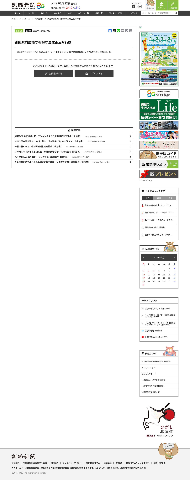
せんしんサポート (149, 373)
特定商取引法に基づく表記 (35, 462)
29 (169, 281)
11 (149, 274)
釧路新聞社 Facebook (153, 330)
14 (164, 274)
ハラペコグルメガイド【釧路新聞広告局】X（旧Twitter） (160, 316)
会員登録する (55, 73)
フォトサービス (115, 13)
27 (159, 281)
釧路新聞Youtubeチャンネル (156, 337)
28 (164, 281)
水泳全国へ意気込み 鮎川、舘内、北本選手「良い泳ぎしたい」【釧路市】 (60, 141)
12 (154, 274)
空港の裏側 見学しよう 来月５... (158, 234)
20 (159, 278)
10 (144, 274)
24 (144, 281)
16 (174, 274)
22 (169, 278)
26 (154, 281)
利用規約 (55, 462)
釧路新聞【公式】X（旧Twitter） (158, 308)
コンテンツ (132, 13)
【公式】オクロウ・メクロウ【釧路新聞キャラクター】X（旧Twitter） (160, 323)
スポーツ (44, 13)
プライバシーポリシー (72, 462)
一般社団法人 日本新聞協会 (153, 386)
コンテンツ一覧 (146, 180)
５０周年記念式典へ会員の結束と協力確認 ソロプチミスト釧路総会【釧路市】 (62, 162)
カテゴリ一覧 (83, 13)
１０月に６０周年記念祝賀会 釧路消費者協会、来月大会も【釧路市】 (58, 151)
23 (174, 278)
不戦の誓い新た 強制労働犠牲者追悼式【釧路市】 (49, 146)
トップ (17, 13)
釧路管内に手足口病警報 (155, 227)
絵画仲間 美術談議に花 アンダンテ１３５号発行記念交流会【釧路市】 (58, 136)
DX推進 (119, 462)
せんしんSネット (148, 367)
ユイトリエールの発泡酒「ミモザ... (159, 220)
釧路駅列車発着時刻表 (151, 392)
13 (159, 274)
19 (154, 278)
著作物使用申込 (93, 462)
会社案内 (15, 462)
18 (149, 278)
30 (174, 281)
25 (149, 281)
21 (164, 278)
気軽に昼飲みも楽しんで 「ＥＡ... (158, 205)
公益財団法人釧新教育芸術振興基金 (156, 361)
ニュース (30, 13)
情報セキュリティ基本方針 (137, 462)
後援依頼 (108, 462)
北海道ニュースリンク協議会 (153, 380)
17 (144, 278)
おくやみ (57, 13)
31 (144, 284)
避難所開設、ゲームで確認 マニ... (159, 212)
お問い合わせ (159, 462)
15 (169, 274)
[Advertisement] (74, 99)
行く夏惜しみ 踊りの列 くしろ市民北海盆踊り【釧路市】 (52, 156)
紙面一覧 (99, 13)
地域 (69, 13)
